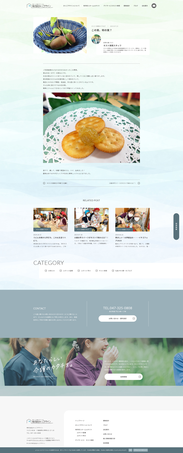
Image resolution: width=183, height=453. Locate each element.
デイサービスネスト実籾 (112, 6)
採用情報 (176, 226)
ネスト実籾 (103, 270)
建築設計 (127, 6)
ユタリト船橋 (68, 270)
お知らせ (51, 270)
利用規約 (48, 440)
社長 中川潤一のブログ (123, 270)
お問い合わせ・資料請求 (118, 318)
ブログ (136, 6)
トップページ (79, 421)
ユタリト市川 (86, 270)
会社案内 (145, 6)
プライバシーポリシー (38, 440)
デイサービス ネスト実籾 (84, 440)
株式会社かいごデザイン (40, 6)
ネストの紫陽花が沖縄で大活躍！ (57, 183)
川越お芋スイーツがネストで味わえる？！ (122, 183)
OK (130, 450)
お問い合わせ (154, 5)
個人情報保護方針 (109, 438)
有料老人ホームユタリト (91, 6)
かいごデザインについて (71, 6)
